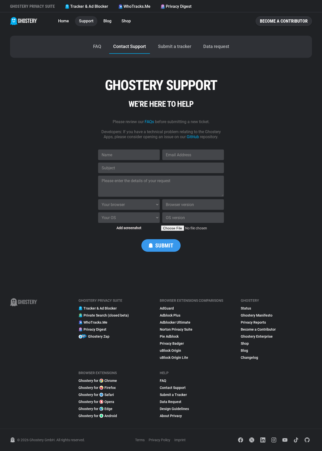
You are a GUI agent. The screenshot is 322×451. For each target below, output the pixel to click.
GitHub (193, 136)
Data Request (170, 402)
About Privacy (171, 416)
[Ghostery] (23, 21)
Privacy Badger (172, 343)
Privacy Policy (159, 440)
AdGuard (167, 308)
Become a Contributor (284, 21)
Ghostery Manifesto (256, 315)
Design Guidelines (174, 409)
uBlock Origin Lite (174, 358)
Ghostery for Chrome (97, 381)
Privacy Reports (253, 322)
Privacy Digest (178, 6)
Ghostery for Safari (96, 395)
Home (63, 21)
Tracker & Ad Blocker (89, 6)
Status (246, 308)
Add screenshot (128, 228)
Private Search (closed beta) (106, 315)
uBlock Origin (170, 350)
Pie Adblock (169, 336)
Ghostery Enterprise (257, 336)
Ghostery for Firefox (97, 388)
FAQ (163, 381)
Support (86, 21)
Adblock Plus (170, 315)
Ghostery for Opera (96, 402)
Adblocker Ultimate (175, 322)
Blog (107, 21)
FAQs (149, 121)
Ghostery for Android (97, 416)
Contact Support (173, 388)
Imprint (180, 440)
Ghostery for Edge (95, 409)
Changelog (249, 358)
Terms (140, 440)
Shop (126, 21)
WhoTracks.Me (137, 6)
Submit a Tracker (173, 395)
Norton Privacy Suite (176, 329)
